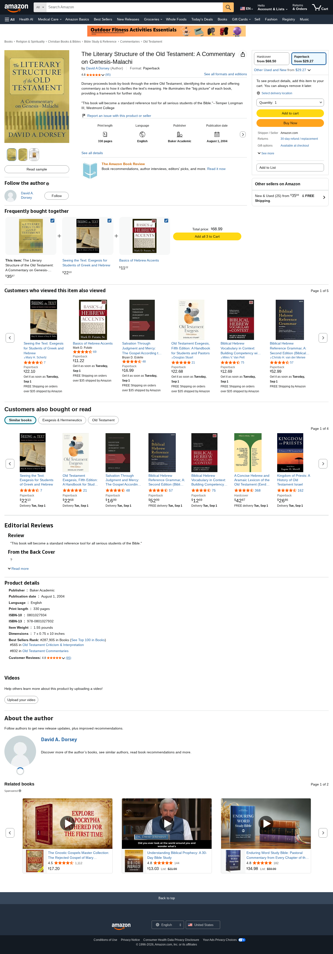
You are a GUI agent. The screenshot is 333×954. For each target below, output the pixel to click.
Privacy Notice (130, 940)
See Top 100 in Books (88, 640)
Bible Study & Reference (100, 41)
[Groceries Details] (161, 19)
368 (258, 490)
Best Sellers (103, 19)
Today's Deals (202, 19)
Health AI (26, 19)
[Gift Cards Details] (250, 19)
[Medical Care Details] (61, 19)
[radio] (271, 59)
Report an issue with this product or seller (119, 116)
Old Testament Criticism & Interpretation (53, 645)
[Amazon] (17, 7)
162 (301, 490)
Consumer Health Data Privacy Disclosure (171, 940)
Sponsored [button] (11, 790)
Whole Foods (176, 19)
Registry (288, 19)
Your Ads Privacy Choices (220, 940)
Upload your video (21, 700)
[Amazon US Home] (121, 927)
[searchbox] (134, 7)
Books (222, 19)
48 (128, 490)
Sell (257, 19)
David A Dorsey (97, 68)
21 (85, 490)
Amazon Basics (77, 19)
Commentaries (130, 41)
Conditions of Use (105, 940)
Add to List (267, 167)
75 (214, 490)
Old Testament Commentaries (45, 651)
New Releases (128, 19)
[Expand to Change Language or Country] (252, 9)
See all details (92, 153)
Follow (57, 196)
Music (304, 19)
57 (171, 490)
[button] (10, 19)
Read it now (216, 169)
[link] (88, 236)
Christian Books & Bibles (64, 41)
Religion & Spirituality (30, 41)
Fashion (271, 19)
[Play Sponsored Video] (68, 823)
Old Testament (152, 41)
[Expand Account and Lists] (287, 9)
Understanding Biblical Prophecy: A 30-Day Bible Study (177, 855)
